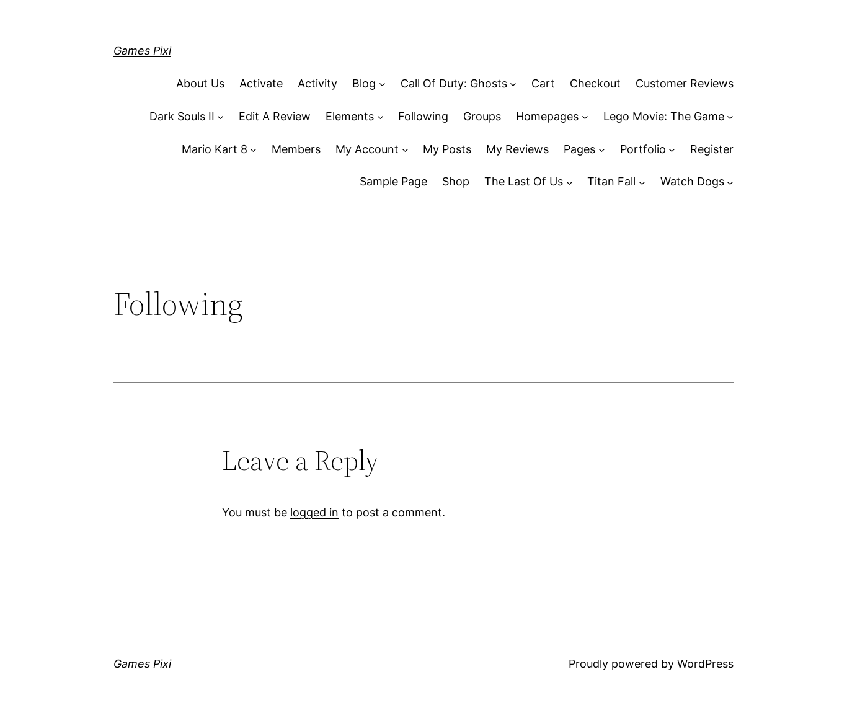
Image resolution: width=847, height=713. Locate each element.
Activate (261, 83)
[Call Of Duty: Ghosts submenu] (513, 84)
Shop (455, 181)
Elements (350, 116)
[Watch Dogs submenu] (730, 182)
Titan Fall (611, 181)
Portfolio (643, 149)
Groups (482, 116)
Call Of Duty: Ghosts (454, 83)
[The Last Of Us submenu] (569, 182)
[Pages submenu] (601, 149)
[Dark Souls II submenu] (220, 116)
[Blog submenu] (382, 84)
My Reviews (517, 149)
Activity (317, 83)
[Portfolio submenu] (671, 149)
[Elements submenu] (380, 116)
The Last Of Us (523, 181)
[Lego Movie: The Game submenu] (730, 116)
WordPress (705, 663)
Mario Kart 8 (214, 149)
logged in (314, 512)
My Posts (447, 149)
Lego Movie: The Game (663, 116)
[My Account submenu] (405, 149)
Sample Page (393, 181)
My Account (367, 149)
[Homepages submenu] (585, 116)
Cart (543, 83)
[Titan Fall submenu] (642, 182)
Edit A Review (275, 116)
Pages (579, 149)
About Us (200, 83)
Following (423, 116)
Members (296, 149)
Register (712, 149)
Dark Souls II (182, 116)
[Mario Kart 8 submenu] (253, 149)
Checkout (595, 83)
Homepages (547, 116)
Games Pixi (142, 50)
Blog (364, 83)
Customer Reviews (685, 83)
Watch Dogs (692, 181)
